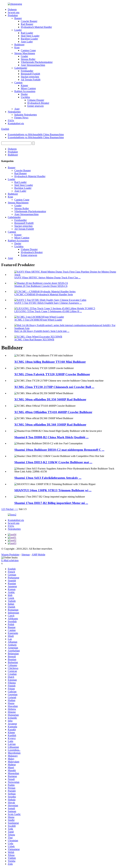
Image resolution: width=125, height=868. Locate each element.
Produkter (13, 15)
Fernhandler (27, 70)
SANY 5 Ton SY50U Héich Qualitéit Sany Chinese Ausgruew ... (48, 303)
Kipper (24, 85)
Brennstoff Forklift (30, 73)
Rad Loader (27, 32)
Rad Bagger (27, 24)
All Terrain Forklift (30, 79)
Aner (17, 108)
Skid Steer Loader (30, 35)
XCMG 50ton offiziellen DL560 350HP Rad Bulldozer (50, 424)
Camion (18, 82)
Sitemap (25, 554)
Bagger (18, 18)
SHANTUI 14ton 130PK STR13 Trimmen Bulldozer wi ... (52, 490)
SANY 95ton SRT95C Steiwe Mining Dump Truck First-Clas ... (47, 277)
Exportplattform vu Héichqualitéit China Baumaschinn (36, 134)
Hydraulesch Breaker (38, 103)
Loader (18, 30)
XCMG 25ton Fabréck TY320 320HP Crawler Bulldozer (52, 374)
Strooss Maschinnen (24, 53)
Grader (24, 56)
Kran (17, 47)
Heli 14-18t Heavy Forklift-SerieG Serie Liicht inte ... (41, 331)
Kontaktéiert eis (16, 123)
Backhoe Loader (29, 38)
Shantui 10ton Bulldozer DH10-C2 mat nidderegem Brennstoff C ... (59, 449)
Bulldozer (19, 44)
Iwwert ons (13, 12)
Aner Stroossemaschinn (33, 65)
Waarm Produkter (10, 554)
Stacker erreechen (30, 76)
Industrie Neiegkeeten (25, 114)
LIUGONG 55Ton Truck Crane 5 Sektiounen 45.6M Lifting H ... (48, 311)
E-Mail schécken (10, 560)
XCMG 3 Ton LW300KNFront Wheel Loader (38, 319)
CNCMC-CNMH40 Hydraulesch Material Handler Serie (43, 294)
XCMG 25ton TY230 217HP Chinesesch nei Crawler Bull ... (54, 387)
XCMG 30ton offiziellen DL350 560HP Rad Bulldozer (50, 399)
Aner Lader (27, 41)
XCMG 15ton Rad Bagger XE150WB (34, 339)
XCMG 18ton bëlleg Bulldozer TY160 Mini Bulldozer (50, 361)
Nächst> (10, 509)
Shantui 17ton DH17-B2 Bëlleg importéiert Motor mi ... (51, 503)
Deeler (24, 94)
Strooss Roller (28, 59)
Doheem (12, 9)
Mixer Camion (28, 88)
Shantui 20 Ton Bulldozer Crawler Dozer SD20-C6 (40, 286)
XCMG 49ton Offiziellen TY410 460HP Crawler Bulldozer (53, 412)
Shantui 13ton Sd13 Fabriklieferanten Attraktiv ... (47, 478)
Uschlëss (25, 97)
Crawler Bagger (29, 21)
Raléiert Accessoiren (24, 91)
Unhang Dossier (35, 100)
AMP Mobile (38, 554)
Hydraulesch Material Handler (36, 27)
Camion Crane (28, 50)
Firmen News (21, 117)
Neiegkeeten (14, 111)
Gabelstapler (20, 68)
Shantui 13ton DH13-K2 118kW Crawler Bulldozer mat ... (53, 462)
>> (16, 509)
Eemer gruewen (35, 106)
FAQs (11, 120)
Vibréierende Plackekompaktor (37, 62)
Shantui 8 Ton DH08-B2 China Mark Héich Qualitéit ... (51, 437)
